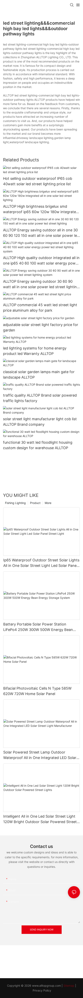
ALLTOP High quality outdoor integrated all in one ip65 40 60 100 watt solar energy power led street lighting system (41, 261)
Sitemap (68, 985)
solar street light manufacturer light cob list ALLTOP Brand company (40, 422)
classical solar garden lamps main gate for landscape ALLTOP (39, 374)
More (48, 503)
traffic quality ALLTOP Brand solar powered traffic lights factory (40, 398)
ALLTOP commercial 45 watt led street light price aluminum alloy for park (40, 307)
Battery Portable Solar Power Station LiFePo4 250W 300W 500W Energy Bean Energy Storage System (38, 627)
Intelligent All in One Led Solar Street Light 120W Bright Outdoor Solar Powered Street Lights (40, 819)
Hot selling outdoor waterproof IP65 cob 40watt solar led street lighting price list (37, 181)
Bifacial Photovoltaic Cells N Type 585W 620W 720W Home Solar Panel (37, 691)
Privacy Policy (42, 990)
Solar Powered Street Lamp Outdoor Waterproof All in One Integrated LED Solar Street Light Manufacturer (39, 755)
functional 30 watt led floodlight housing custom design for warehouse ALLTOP (37, 445)
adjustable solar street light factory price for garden (40, 327)
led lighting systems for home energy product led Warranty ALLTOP (34, 351)
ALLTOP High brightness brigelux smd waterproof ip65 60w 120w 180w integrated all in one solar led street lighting (40, 209)
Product (35, 503)
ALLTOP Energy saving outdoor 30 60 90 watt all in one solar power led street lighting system (41, 284)
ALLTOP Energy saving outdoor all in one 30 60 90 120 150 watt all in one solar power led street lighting (41, 233)
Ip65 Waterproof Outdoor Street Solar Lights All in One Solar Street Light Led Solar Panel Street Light (41, 563)
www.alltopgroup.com (46, 985)
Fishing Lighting (15, 503)
